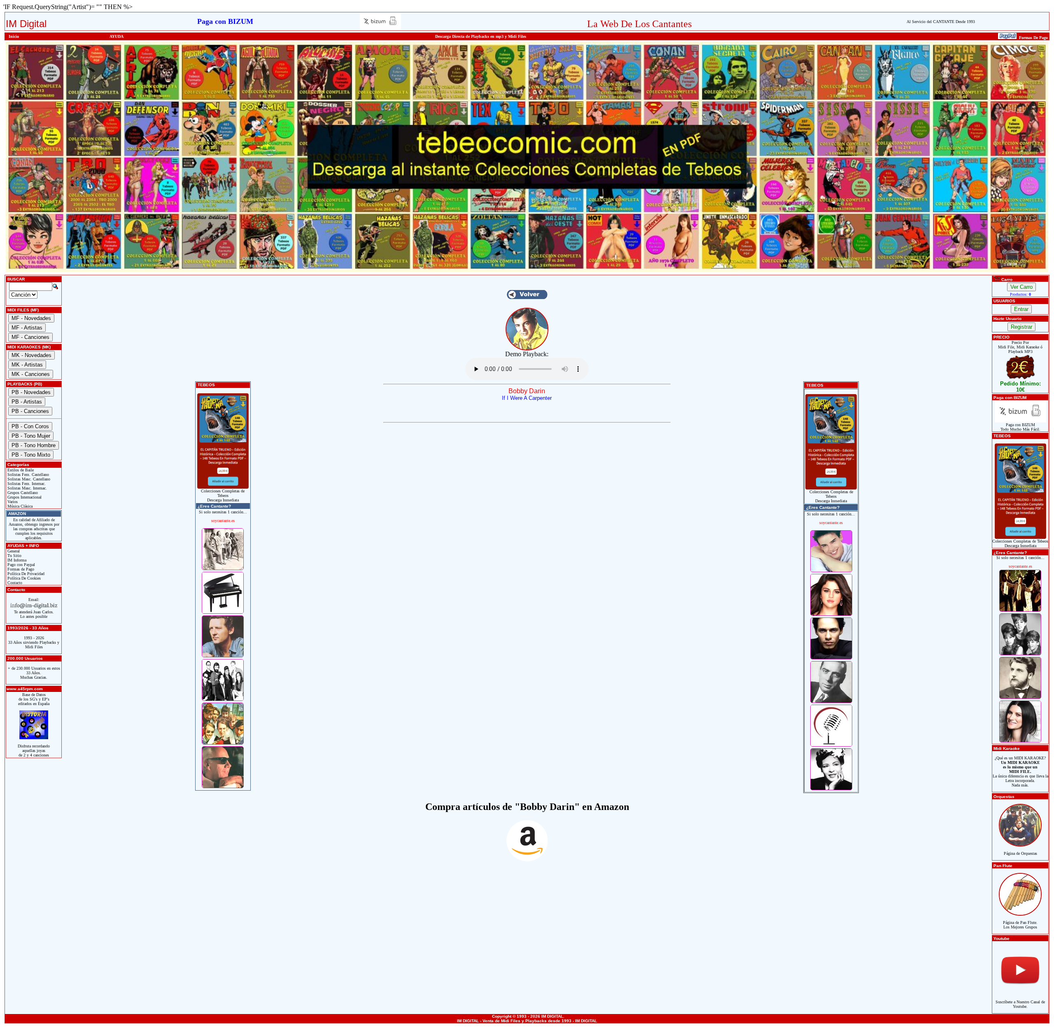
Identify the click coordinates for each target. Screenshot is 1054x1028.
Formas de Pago (20, 569)
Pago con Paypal (20, 564)
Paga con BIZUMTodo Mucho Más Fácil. (1020, 427)
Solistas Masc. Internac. (26, 488)
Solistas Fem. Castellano (27, 474)
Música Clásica (19, 506)
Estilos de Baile (20, 470)
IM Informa (16, 560)
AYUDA (117, 36)
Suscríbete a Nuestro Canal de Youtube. (1020, 1004)
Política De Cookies (23, 578)
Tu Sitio (13, 555)
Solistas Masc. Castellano (28, 479)
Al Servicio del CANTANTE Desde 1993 (941, 21)
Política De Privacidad (25, 573)
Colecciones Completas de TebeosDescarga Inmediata (223, 495)
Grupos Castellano (22, 492)
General (13, 551)
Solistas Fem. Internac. (26, 483)
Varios (12, 501)
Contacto (14, 582)
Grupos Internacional (24, 497)
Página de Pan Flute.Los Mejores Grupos (1020, 924)
